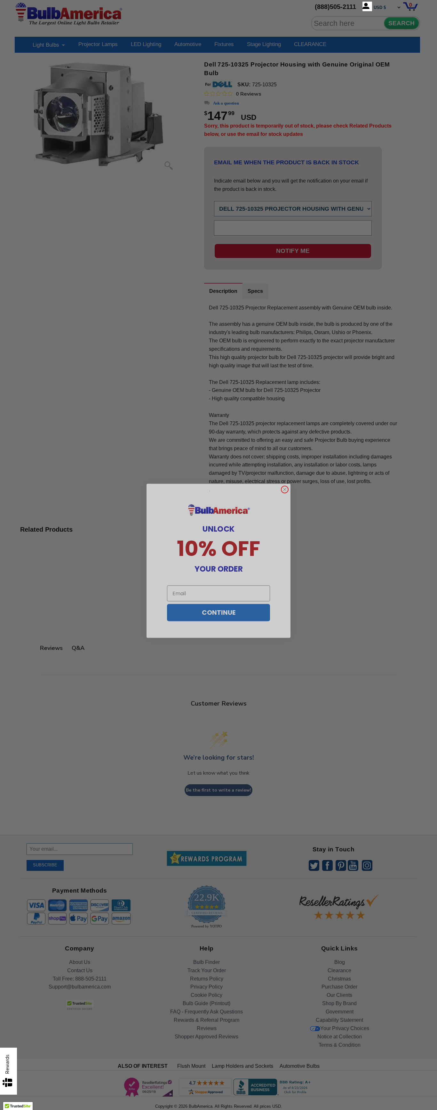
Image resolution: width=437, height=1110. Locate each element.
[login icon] (367, 6)
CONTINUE (218, 606)
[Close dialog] (285, 484)
